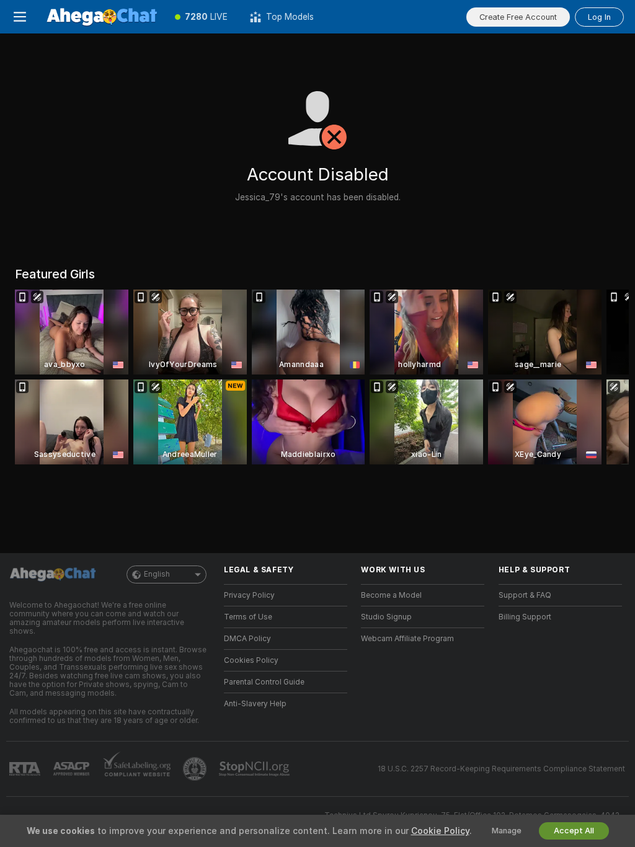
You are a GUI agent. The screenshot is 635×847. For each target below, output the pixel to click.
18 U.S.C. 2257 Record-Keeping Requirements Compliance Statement (501, 769)
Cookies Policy (251, 660)
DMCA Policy (247, 638)
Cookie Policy (440, 831)
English (157, 574)
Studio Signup (386, 617)
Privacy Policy (249, 595)
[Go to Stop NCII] (255, 768)
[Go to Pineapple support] (196, 769)
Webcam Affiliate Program (407, 638)
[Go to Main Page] (102, 16)
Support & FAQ (525, 595)
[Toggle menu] (20, 16)
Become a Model (391, 595)
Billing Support (525, 617)
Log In (599, 17)
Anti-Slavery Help (255, 703)
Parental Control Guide (264, 682)
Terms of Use (248, 617)
